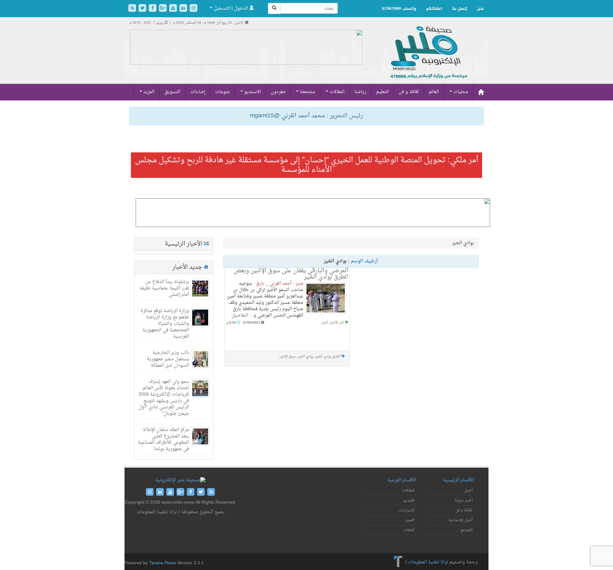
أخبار (325, 323)
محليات (460, 92)
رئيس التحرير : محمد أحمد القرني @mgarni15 (306, 115)
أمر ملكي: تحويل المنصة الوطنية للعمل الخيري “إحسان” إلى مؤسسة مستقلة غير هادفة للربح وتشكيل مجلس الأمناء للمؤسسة (306, 165)
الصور (409, 520)
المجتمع (466, 530)
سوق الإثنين (287, 357)
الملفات (408, 530)
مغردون (278, 92)
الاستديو (252, 92)
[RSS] (133, 8)
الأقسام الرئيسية (458, 480)
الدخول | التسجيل (230, 8)
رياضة (360, 92)
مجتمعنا (307, 92)
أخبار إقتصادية (460, 520)
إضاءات (197, 92)
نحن (480, 8)
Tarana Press (162, 563)
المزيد (148, 92)
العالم (434, 92)
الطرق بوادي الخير (328, 357)
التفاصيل (239, 315)
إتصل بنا (459, 8)
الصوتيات (406, 510)
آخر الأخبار (337, 323)
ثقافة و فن (409, 92)
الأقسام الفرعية (402, 480)
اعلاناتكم (434, 8)
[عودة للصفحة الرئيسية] (428, 59)
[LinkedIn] (184, 8)
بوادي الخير (306, 357)
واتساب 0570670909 (399, 8)
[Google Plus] (163, 8)
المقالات (336, 92)
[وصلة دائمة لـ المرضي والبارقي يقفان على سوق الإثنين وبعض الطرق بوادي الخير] (325, 298)
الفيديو (408, 500)
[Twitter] (143, 8)
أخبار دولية (464, 500)
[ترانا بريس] (398, 562)
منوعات (222, 92)
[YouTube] (174, 8)
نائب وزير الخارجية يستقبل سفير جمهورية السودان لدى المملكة (168, 359)
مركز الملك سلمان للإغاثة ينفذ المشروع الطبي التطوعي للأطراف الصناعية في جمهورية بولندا (163, 439)
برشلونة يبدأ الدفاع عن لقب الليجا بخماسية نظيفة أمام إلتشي (164, 288)
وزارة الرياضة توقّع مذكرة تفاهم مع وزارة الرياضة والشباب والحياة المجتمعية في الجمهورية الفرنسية (165, 324)
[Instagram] (193, 8)
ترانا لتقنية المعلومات (428, 562)
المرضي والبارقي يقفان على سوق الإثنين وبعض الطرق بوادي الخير (291, 274)
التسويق (172, 92)
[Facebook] (153, 8)
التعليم (382, 92)
